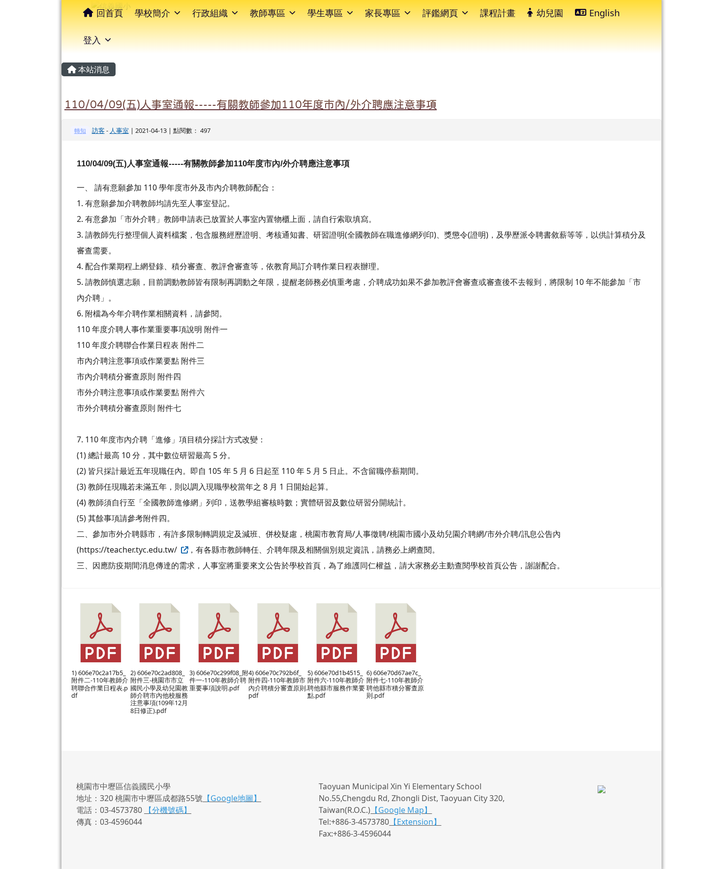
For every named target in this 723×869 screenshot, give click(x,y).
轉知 (80, 130)
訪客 (98, 130)
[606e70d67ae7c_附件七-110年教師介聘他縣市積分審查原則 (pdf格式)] (395, 632)
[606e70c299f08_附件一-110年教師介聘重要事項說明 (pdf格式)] (218, 632)
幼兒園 (550, 12)
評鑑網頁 (440, 12)
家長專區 (382, 12)
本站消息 (93, 69)
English (604, 12)
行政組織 (210, 12)
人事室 (119, 130)
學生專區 (325, 12)
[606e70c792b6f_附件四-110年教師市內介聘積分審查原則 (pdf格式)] (277, 632)
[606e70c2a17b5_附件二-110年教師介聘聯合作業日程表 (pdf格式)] (100, 632)
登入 (92, 39)
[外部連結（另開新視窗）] (183, 549)
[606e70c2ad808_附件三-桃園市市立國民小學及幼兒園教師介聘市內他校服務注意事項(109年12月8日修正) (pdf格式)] (159, 632)
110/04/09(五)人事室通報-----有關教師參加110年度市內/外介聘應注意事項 (250, 104)
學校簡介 (152, 12)
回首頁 (109, 12)
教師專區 (267, 12)
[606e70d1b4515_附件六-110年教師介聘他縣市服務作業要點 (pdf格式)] (336, 632)
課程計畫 (497, 12)
